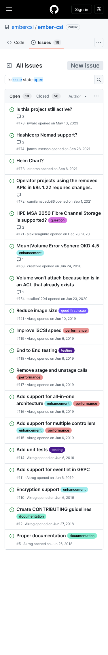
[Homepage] (54, 9)
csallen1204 (37, 298)
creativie (34, 266)
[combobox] (51, 79)
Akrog (31, 318)
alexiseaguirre (38, 234)
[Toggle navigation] (9, 9)
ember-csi (50, 27)
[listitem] (54, 116)
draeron (33, 169)
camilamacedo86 (41, 201)
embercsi (23, 27)
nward (32, 123)
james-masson (39, 149)
